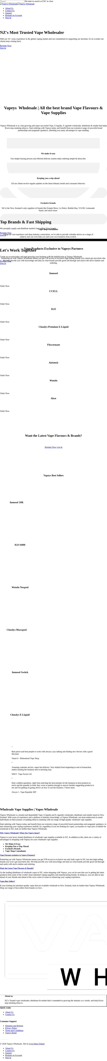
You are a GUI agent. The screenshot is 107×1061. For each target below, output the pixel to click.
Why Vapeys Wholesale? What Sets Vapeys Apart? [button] (20, 833)
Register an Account (13, 1055)
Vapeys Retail (11, 1033)
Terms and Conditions (14, 1030)
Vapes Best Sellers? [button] (7, 881)
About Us (9, 1012)
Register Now (5, 46)
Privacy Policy (11, 1028)
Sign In (3, 48)
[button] (8, 1019)
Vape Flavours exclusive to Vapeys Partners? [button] (17, 855)
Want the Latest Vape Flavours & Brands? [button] (17, 868)
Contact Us (9, 1014)
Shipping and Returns (14, 1026)
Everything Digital (36, 1044)
